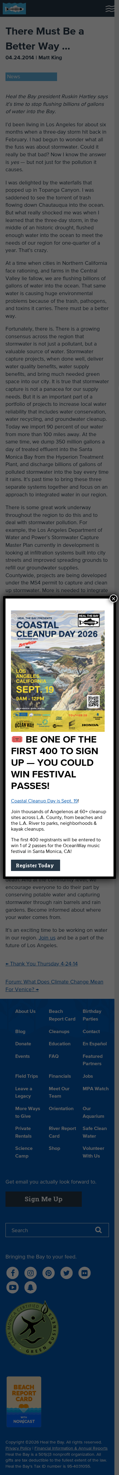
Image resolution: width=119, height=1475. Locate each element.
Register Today (35, 865)
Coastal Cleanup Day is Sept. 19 (44, 801)
